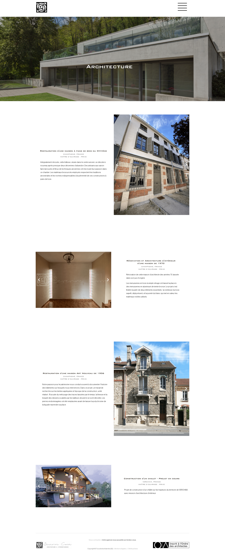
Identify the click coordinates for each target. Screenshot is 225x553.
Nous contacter (95, 540)
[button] (117, 165)
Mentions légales (120, 549)
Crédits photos (132, 549)
